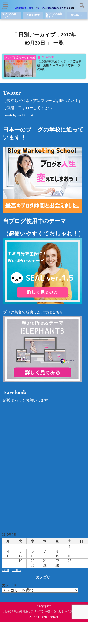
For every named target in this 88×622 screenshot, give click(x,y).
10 (81, 551)
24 (81, 561)
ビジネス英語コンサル (10, 15)
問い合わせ (77, 15)
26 (20, 565)
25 (8, 565)
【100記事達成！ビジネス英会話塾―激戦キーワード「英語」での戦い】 (59, 65)
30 (69, 565)
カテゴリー (11, 585)
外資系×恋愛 (33, 15)
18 (8, 561)
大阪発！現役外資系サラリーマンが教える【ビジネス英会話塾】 (43, 611)
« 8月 (5, 570)
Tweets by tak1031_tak (18, 115)
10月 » (16, 570)
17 (81, 556)
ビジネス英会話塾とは (54, 15)
